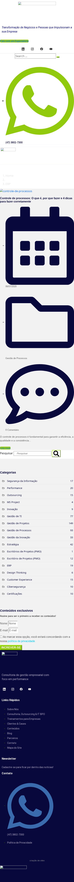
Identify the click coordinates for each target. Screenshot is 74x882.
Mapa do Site (14, 747)
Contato (11, 743)
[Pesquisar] (56, 453)
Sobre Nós (13, 709)
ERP (8, 184)
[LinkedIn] (23, 49)
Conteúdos (13, 728)
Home (9, 176)
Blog (9, 733)
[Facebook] (41, 49)
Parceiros (12, 738)
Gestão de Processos (16, 358)
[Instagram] (32, 49)
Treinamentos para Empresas (23, 719)
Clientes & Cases (16, 723)
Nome (4, 623)
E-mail (4, 630)
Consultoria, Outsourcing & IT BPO (26, 714)
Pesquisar (6, 453)
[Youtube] (51, 49)
